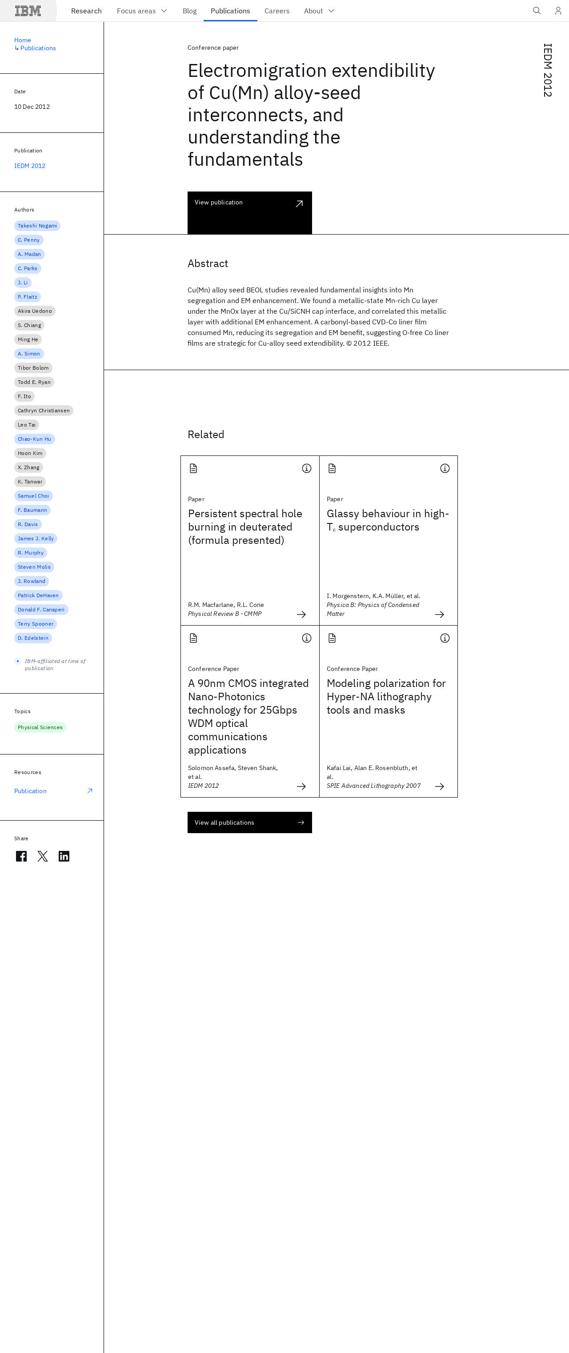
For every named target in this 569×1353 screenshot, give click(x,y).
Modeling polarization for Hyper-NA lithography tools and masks (386, 696)
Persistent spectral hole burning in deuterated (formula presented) (245, 527)
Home (23, 40)
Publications (38, 48)
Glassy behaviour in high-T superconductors (388, 520)
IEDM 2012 (548, 70)
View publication (219, 202)
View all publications (224, 822)
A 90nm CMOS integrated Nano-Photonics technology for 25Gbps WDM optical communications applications (248, 716)
